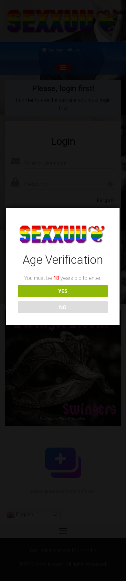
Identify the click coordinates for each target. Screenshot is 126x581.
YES (63, 291)
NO (63, 307)
